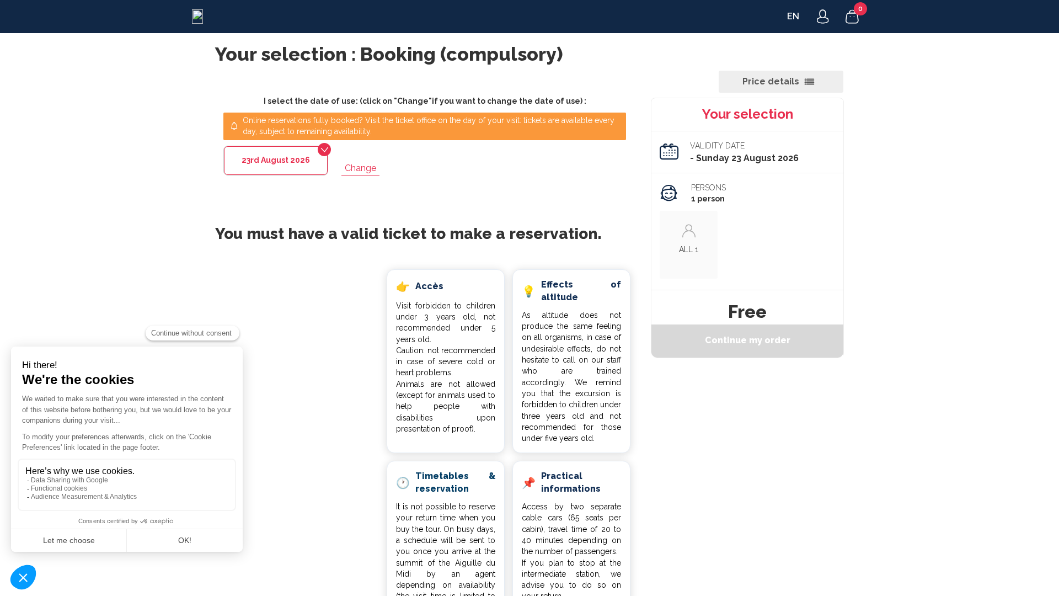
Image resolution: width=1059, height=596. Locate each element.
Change (360, 168)
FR (792, 16)
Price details (770, 81)
